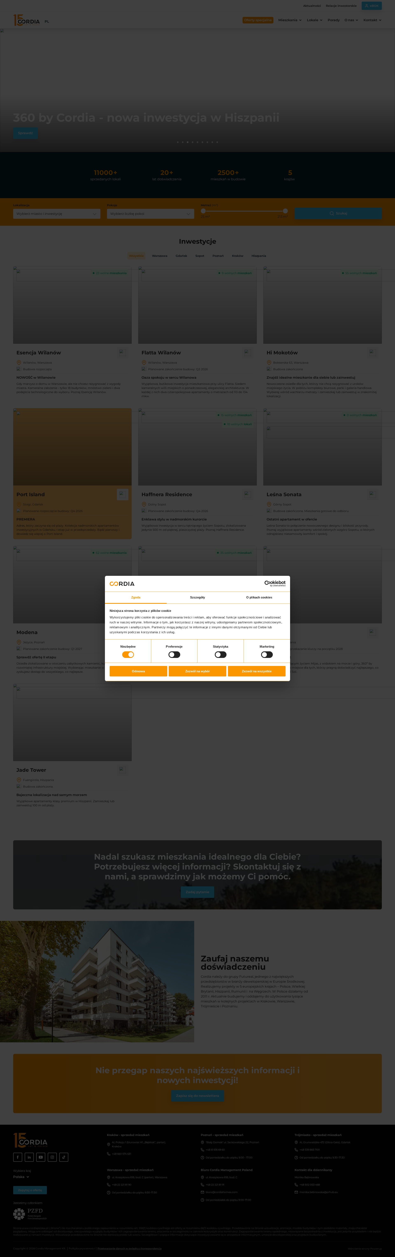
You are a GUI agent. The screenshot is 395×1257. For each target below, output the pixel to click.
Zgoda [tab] (136, 597)
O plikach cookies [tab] (259, 597)
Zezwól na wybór (197, 671)
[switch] (174, 654)
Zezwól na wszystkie (257, 671)
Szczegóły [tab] (197, 597)
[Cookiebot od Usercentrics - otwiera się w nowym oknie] (268, 584)
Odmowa (138, 671)
